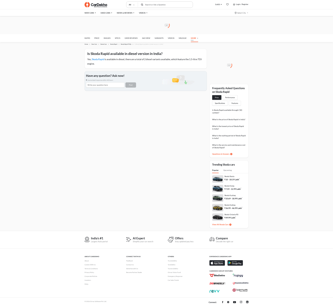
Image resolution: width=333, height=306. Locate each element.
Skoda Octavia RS (231, 214)
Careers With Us (90, 265)
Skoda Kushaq (230, 195)
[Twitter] (228, 302)
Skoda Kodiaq (229, 205)
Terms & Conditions (91, 269)
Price (217, 97)
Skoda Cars (224, 224)
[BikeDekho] (217, 275)
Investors (88, 280)
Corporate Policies (91, 276)
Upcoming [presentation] (227, 170)
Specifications (220, 103)
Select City (241, 13)
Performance (230, 97)
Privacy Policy (89, 272)
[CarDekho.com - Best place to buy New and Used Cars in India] (96, 4)
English (217, 4)
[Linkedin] (247, 302)
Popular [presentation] (215, 170)
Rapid (87, 38)
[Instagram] (241, 302)
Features (235, 103)
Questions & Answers (220, 154)
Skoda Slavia (229, 176)
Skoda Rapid (98, 59)
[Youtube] (234, 302)
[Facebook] (222, 302)
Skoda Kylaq (229, 186)
